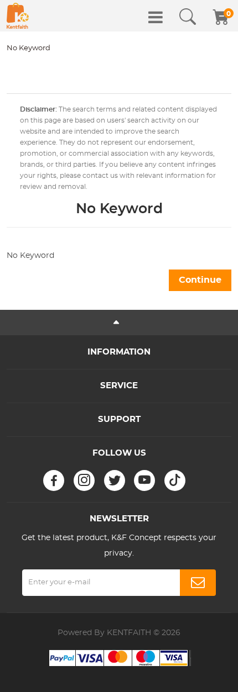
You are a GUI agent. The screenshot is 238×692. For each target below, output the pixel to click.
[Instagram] (84, 480)
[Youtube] (144, 480)
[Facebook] (53, 480)
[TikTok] (174, 480)
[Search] (187, 17)
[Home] (18, 16)
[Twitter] (114, 480)
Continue (200, 280)
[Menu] (155, 17)
